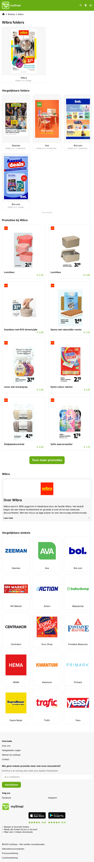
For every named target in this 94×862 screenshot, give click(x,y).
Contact (5, 759)
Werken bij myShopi (11, 755)
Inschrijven (11, 784)
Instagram (52, 797)
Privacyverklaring (10, 853)
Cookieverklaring (10, 858)
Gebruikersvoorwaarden (13, 849)
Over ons (6, 746)
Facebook (6, 797)
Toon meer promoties (47, 460)
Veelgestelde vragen (11, 750)
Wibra (21, 14)
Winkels (11, 14)
